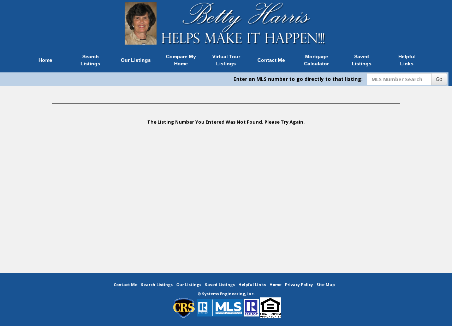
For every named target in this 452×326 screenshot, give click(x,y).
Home (45, 60)
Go (439, 79)
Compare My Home (181, 60)
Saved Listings (361, 60)
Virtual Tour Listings (226, 60)
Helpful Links (407, 60)
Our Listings (136, 60)
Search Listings (90, 60)
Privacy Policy (299, 284)
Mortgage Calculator (316, 60)
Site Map (325, 284)
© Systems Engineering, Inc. (226, 293)
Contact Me (271, 60)
